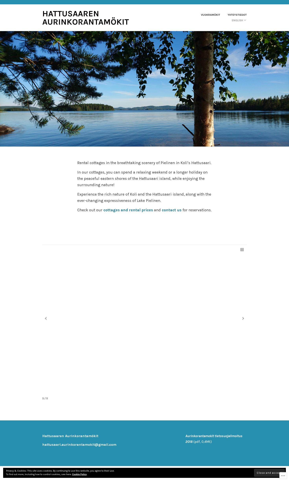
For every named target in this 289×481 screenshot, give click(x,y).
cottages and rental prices (128, 210)
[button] (46, 318)
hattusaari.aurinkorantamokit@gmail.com (79, 444)
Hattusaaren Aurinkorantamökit (85, 18)
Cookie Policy (79, 474)
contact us (171, 210)
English (237, 20)
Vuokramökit (210, 15)
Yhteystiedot (237, 15)
